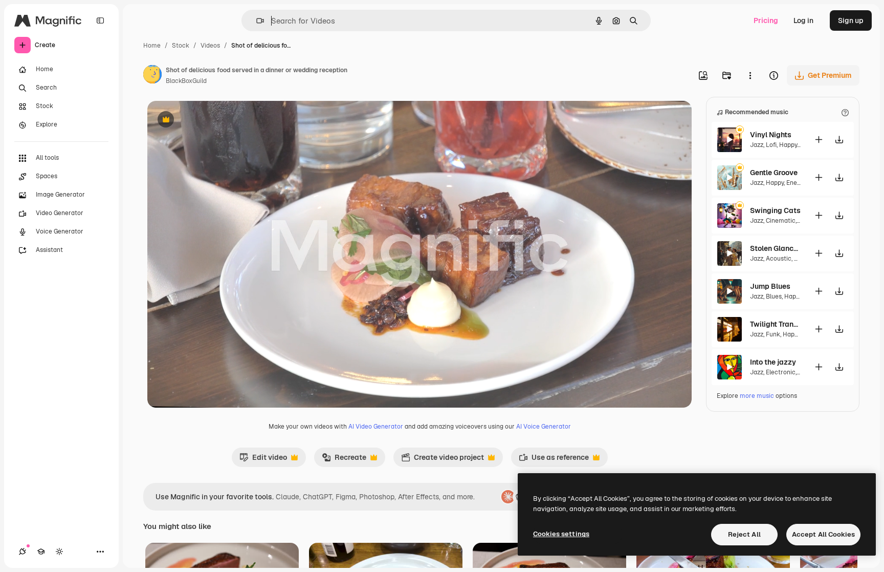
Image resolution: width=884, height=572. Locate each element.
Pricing (766, 20)
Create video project (442, 460)
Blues (774, 296)
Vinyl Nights (770, 134)
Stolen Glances (775, 248)
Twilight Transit (775, 324)
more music (757, 396)
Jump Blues (770, 286)
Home (152, 45)
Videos (210, 45)
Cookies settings (561, 533)
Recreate (344, 460)
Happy (788, 145)
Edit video (263, 460)
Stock (180, 45)
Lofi (771, 145)
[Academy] (41, 551)
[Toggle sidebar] (100, 20)
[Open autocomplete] (256, 21)
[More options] (750, 75)
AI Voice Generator (543, 426)
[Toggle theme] (59, 551)
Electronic (780, 372)
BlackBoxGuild (186, 81)
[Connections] (22, 551)
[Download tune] (839, 139)
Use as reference (554, 460)
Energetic (800, 183)
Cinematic (780, 221)
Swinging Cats (775, 210)
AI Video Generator (375, 426)
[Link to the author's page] (152, 76)
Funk (773, 334)
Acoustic (778, 259)
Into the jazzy (773, 362)
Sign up (851, 20)
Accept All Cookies (823, 534)
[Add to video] (818, 139)
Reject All (744, 534)
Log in (803, 20)
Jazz (756, 145)
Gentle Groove (774, 172)
